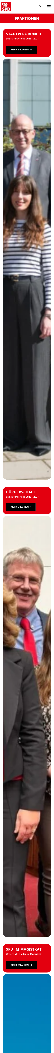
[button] (40, 6)
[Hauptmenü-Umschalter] (49, 7)
